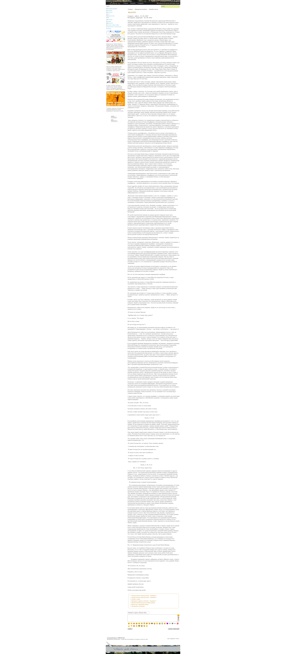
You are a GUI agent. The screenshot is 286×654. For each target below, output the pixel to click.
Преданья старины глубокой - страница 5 (143, 601)
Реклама (108, 21)
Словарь (108, 28)
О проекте (140, 3)
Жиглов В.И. (132, 12)
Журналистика (110, 16)
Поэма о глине (135, 599)
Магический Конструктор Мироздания (143, 602)
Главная (125, 3)
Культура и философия (112, 25)
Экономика (109, 19)
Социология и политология (113, 26)
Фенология (109, 12)
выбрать (130, 628)
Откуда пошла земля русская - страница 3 (143, 595)
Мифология (109, 23)
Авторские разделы (111, 8)
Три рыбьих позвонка (138, 606)
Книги (107, 14)
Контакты (132, 3)
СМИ (107, 17)
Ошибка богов (153, 9)
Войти (108, 6)
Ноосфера (109, 10)
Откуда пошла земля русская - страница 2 (143, 597)
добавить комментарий (174, 628)
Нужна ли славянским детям (139, 604)
